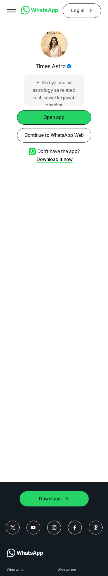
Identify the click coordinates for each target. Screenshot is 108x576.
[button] (11, 10)
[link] (39, 13)
